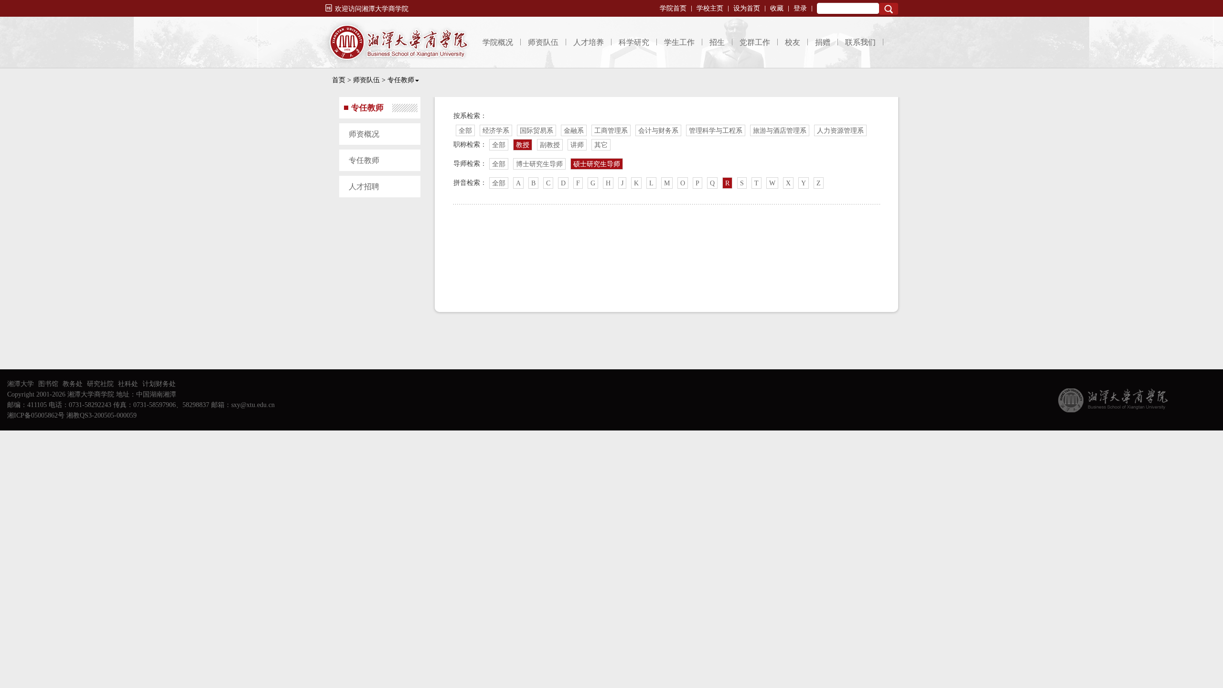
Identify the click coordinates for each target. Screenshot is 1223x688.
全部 (465, 130)
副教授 (550, 145)
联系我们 (860, 42)
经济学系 (496, 130)
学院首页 (673, 8)
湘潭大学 (20, 383)
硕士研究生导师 (596, 164)
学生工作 (679, 42)
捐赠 (822, 42)
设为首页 (746, 8)
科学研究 (634, 42)
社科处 (128, 383)
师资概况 (364, 134)
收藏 (776, 8)
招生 (717, 42)
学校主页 (710, 8)
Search (888, 9)
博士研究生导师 (539, 164)
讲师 (577, 145)
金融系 (574, 130)
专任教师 (400, 80)
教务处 (73, 383)
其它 (601, 145)
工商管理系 (611, 130)
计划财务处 (159, 383)
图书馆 (48, 383)
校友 (792, 42)
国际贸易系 (536, 130)
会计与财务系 (658, 130)
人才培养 (588, 42)
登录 (800, 8)
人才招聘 (364, 187)
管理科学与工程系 (715, 130)
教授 (522, 145)
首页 (338, 80)
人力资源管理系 (840, 130)
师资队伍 (543, 42)
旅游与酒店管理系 (779, 130)
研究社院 (100, 383)
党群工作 (755, 42)
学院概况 (498, 42)
